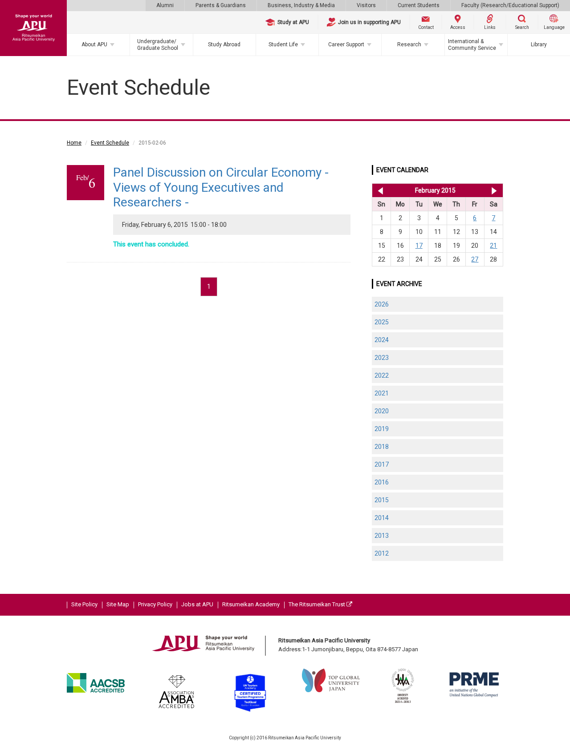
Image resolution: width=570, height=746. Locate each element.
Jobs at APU (197, 604)
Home (74, 143)
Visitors (366, 5)
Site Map (117, 604)
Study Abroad (224, 44)
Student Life (283, 44)
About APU (94, 44)
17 (419, 245)
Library (539, 44)
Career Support (346, 44)
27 (474, 259)
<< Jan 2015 (378, 190)
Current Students (419, 5)
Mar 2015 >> (494, 190)
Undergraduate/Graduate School (157, 44)
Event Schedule (110, 143)
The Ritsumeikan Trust (317, 604)
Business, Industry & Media (301, 5)
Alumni (165, 5)
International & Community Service (472, 44)
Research (409, 44)
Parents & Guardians (220, 5)
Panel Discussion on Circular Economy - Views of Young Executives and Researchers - (221, 187)
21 (493, 245)
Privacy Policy (155, 604)
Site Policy (84, 604)
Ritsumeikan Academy (251, 604)
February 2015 (435, 190)
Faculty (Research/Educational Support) (510, 5)
